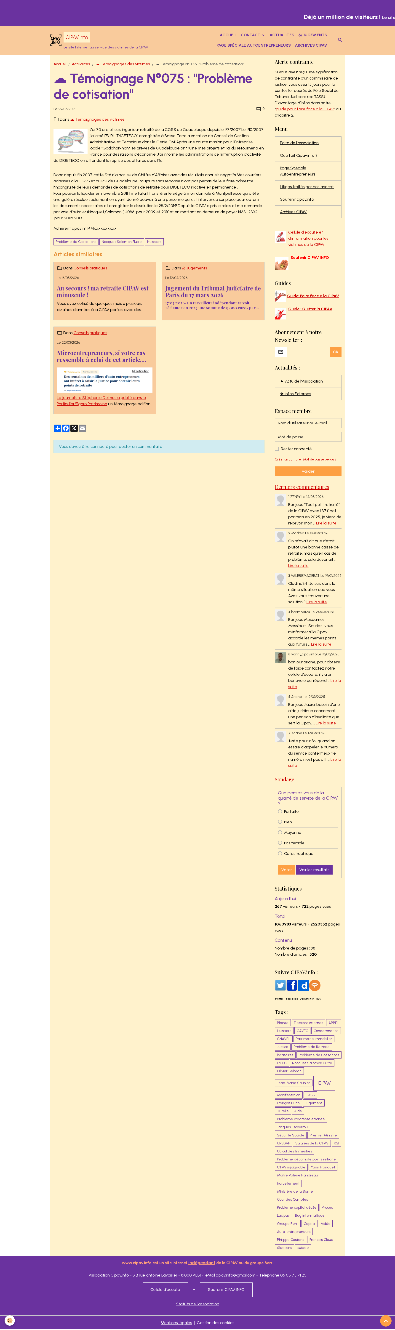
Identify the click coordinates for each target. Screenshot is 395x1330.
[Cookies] (10, 1320)
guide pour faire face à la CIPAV (305, 109)
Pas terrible (294, 843)
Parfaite (291, 811)
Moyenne (292, 832)
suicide (303, 1247)
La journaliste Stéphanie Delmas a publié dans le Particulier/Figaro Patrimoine (101, 400)
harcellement (288, 1183)
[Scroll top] (386, 1321)
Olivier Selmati (289, 1071)
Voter (286, 869)
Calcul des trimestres (294, 1151)
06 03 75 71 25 (293, 1275)
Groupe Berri (287, 1223)
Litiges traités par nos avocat (307, 186)
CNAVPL (283, 1039)
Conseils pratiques (90, 268)
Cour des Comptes (292, 1199)
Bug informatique (310, 1215)
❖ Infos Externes (295, 393)
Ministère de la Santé (295, 1191)
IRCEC (282, 1063)
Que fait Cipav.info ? (299, 155)
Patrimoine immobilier (314, 1039)
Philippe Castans (290, 1239)
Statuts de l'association (197, 1303)
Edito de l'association (299, 142)
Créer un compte (288, 459)
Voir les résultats (314, 869)
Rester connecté (296, 448)
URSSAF (283, 1143)
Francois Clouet (322, 1239)
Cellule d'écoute (165, 1289)
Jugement (313, 1103)
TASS (310, 1095)
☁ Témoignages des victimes (123, 63)
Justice (282, 1047)
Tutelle (283, 1111)
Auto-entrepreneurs (293, 1231)
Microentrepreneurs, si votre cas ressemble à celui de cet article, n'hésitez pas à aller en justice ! (101, 356)
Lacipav (283, 1215)
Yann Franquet (323, 1167)
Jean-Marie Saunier (293, 1083)
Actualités (282, 34)
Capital (309, 1223)
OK (335, 351)
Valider (308, 471)
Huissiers (154, 241)
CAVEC (302, 1031)
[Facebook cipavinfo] (292, 984)
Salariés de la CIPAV (311, 1143)
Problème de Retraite (312, 1047)
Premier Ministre (323, 1135)
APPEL (333, 1023)
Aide (298, 1111)
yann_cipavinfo (304, 654)
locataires (285, 1055)
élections (284, 1247)
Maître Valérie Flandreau (297, 1175)
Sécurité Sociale (290, 1135)
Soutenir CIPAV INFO (226, 1289)
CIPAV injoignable (291, 1167)
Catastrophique (298, 853)
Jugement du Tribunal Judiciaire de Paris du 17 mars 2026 (213, 291)
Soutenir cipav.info (297, 199)
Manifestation (288, 1095)
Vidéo (325, 1223)
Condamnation (326, 1031)
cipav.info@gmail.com (235, 1275)
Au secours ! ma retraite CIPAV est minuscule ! (103, 291)
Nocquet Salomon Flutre (122, 241)
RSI (336, 1143)
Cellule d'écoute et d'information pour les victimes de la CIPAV (308, 238)
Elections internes (308, 1023)
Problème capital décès (296, 1207)
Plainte (282, 1023)
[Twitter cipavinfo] (280, 984)
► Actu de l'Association (301, 381)
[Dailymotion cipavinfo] (303, 984)
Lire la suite (326, 523)
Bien (288, 822)
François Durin (288, 1103)
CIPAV (324, 1083)
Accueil (228, 34)
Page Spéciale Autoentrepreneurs (253, 45)
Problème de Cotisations (76, 241)
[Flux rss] (314, 984)
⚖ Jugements (312, 34)
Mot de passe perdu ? (319, 459)
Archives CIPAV (311, 45)
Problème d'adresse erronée (301, 1119)
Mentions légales (176, 1322)
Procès (327, 1207)
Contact (251, 34)
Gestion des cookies (215, 1322)
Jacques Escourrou (292, 1127)
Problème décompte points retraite (306, 1159)
